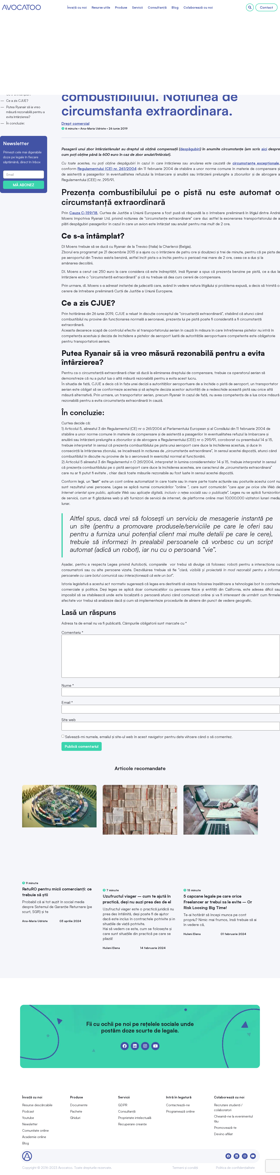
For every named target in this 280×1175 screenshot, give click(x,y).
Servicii (137, 7)
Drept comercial (75, 123)
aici (264, 149)
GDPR (122, 1105)
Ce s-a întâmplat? (18, 94)
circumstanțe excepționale (255, 163)
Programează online (180, 1111)
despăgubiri (190, 149)
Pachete (76, 1111)
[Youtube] (155, 1046)
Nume (67, 685)
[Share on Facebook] (21, 64)
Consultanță (157, 7)
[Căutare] (250, 7)
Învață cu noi (77, 7)
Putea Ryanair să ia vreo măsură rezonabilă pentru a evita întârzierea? (25, 112)
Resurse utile (101, 7)
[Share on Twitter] (27, 64)
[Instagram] (145, 1046)
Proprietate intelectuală (134, 1118)
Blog (175, 7)
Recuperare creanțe (132, 1124)
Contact (266, 7)
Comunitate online (35, 1130)
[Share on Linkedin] (33, 64)
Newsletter (30, 1124)
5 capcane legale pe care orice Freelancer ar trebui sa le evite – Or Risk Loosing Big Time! (217, 902)
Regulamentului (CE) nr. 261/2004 (107, 168)
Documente (79, 1105)
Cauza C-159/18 (83, 212)
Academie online (34, 1137)
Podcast (28, 1111)
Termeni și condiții (185, 1168)
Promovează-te (225, 1128)
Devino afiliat (223, 1134)
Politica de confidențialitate (235, 1168)
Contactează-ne (178, 1105)
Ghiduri (75, 1118)
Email (67, 702)
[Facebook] (125, 1046)
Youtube (28, 1118)
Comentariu (72, 632)
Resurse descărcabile (37, 1105)
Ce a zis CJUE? (17, 101)
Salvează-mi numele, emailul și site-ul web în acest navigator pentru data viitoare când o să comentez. (148, 737)
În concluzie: (15, 123)
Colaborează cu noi (198, 7)
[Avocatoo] (21, 7)
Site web (68, 719)
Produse (121, 7)
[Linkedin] (135, 1046)
